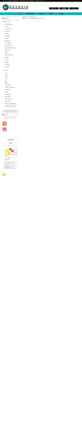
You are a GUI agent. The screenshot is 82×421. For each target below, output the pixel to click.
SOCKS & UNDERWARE (10, 103)
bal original (7, 36)
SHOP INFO (41, 13)
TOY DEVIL (7, 64)
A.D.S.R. (7, 26)
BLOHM (6, 38)
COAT (6, 73)
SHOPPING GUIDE (30, 13)
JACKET (7, 75)
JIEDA (6, 52)
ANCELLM (7, 31)
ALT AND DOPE (8, 29)
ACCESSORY (8, 94)
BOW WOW (7, 40)
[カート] (74, 9)
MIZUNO (7, 57)
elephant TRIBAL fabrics (10, 48)
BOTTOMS (7, 89)
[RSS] (4, 175)
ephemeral (7, 50)
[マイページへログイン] (53, 9)
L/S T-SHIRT (7, 84)
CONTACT (51, 13)
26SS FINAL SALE (9, 24)
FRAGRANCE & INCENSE (10, 106)
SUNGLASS (7, 96)
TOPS (6, 77)
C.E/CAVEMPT (8, 43)
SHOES (6, 92)
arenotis (6, 33)
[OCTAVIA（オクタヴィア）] (15, 10)
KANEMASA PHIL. (9, 55)
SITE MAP (61, 13)
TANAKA (7, 62)
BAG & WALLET (8, 99)
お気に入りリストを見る (10, 118)
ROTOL (6, 59)
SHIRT (6, 82)
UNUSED (7, 66)
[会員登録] (64, 9)
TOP (20, 13)
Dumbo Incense (8, 45)
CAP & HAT (7, 101)
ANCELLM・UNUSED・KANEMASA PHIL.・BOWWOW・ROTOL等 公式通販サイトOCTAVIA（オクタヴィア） (24, 0)
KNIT (6, 80)
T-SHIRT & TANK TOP (9, 87)
